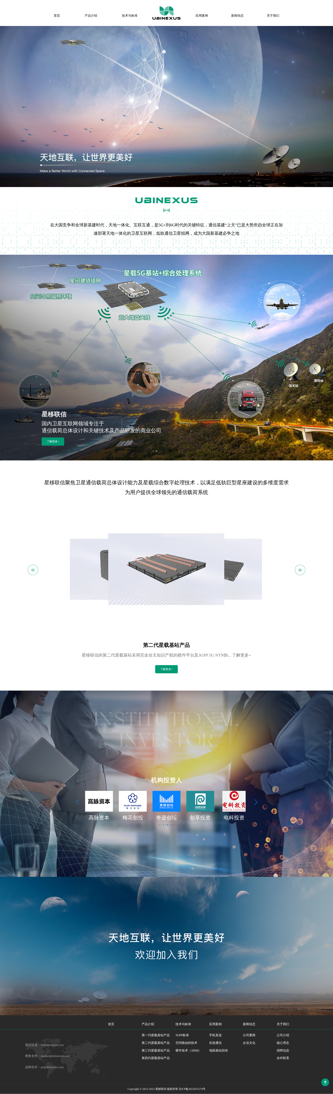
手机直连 (215, 1035)
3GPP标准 (182, 1035)
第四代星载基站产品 (156, 1058)
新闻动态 (237, 15)
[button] (77, 802)
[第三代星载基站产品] (166, 604)
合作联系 (283, 1058)
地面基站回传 (218, 1050)
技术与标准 (129, 15)
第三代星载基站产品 (156, 1050)
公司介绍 (283, 1035)
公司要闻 (249, 1035)
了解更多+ (53, 441)
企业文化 (249, 1043)
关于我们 (273, 15)
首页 (57, 15)
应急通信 (215, 1043)
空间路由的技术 (186, 1043)
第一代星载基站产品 (156, 1035)
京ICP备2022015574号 (192, 1088)
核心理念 (283, 1043)
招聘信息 (283, 1050)
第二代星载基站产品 (156, 1043)
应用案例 (202, 15)
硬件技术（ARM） (188, 1050)
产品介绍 (91, 15)
